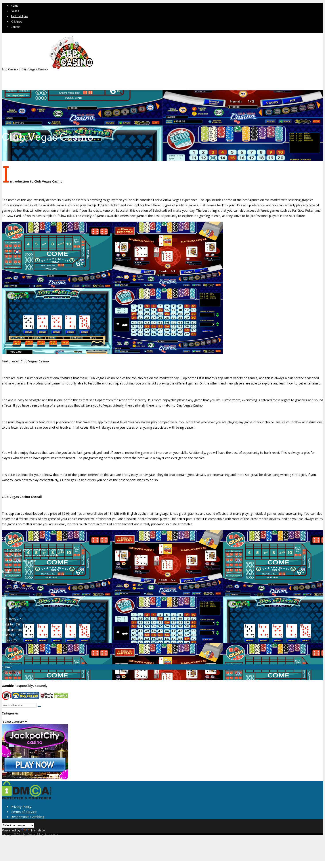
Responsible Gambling (27, 816)
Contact (15, 27)
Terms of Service (24, 811)
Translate (37, 830)
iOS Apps (16, 21)
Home (14, 6)
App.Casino (29, 834)
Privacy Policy (21, 806)
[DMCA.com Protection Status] (27, 798)
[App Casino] (71, 69)
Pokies (15, 11)
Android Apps (19, 16)
